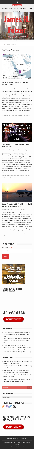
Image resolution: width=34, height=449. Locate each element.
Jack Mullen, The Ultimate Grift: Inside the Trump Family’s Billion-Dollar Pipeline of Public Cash (16, 334)
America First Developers (24, 447)
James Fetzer (18, 88)
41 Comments (24, 177)
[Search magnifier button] (31, 387)
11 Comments (15, 235)
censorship (15, 175)
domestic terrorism (23, 175)
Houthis (25, 115)
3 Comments (20, 117)
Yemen (12, 117)
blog (26, 88)
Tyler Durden (14, 177)
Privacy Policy (23, 438)
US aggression (25, 233)
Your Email (7, 247)
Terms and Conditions (12, 438)
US (9, 117)
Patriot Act (7, 177)
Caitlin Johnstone (18, 115)
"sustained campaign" (8, 115)
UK (7, 117)
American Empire (7, 233)
